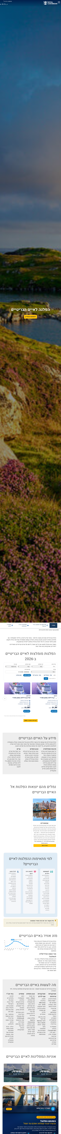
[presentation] (5, 699)
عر (7, 4)
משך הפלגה (18, 675)
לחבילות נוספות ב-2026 (30, 720)
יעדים (50, 630)
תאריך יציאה (27, 675)
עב (0, 4)
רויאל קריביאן (56, 630)
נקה (46, 678)
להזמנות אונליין (30, 317)
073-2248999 (8, 1)
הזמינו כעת (26, 711)
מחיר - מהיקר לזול (37, 675)
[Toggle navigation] (59, 2)
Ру (5, 4)
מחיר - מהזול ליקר (48, 675)
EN (2, 4)
